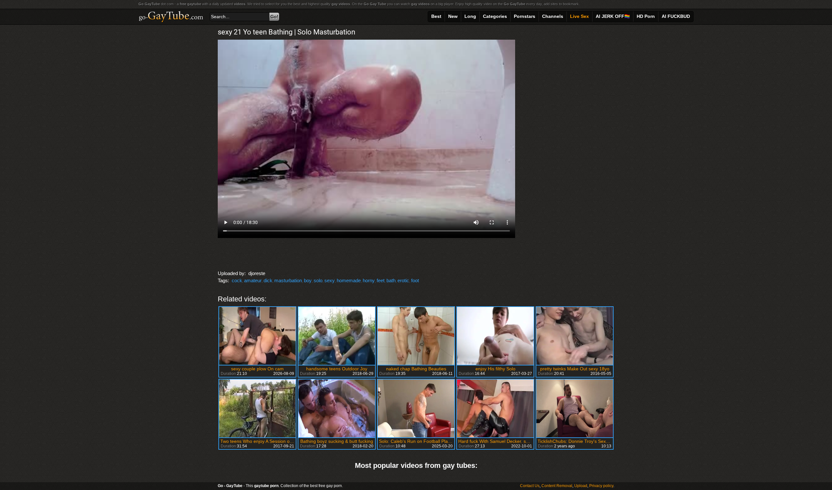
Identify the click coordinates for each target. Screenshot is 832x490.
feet (380, 280)
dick (268, 280)
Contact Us (530, 485)
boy (308, 280)
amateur (253, 280)
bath (391, 280)
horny (369, 280)
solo (318, 280)
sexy (329, 280)
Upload (580, 485)
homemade (349, 280)
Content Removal (556, 485)
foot (415, 280)
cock (237, 280)
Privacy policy (601, 485)
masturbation (288, 280)
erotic (403, 280)
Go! (274, 16)
